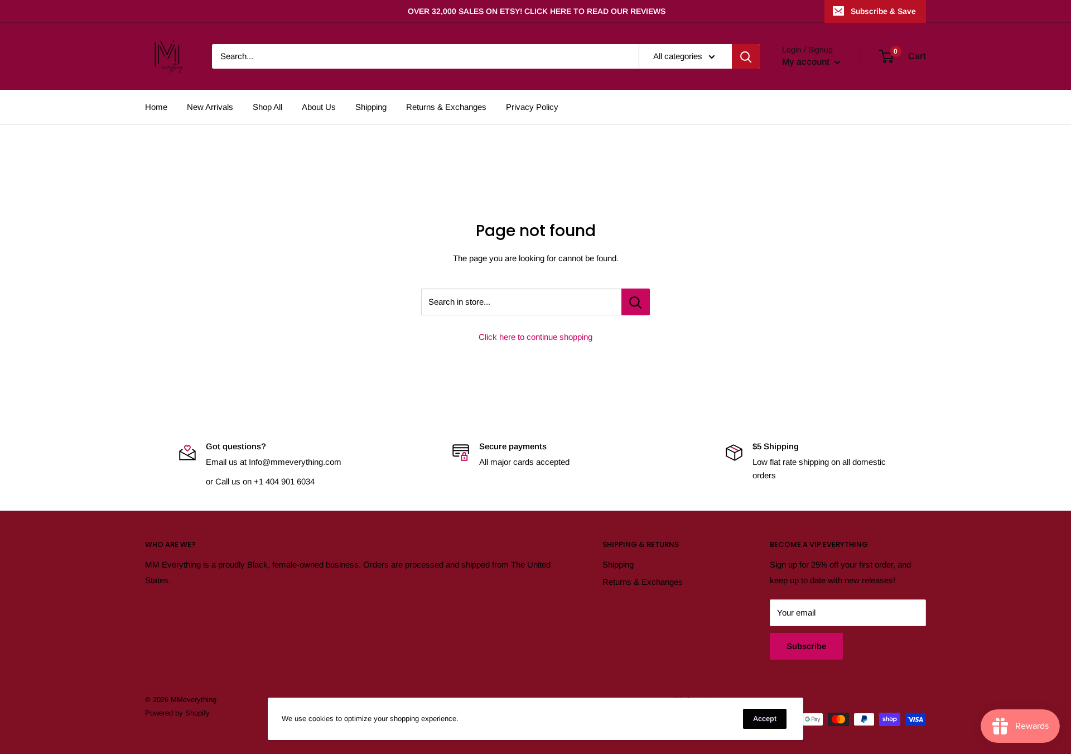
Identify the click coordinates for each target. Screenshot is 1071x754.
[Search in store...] (635, 302)
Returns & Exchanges (446, 107)
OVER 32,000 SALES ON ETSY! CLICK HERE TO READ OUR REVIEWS (536, 11)
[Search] (746, 56)
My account (807, 61)
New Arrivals (210, 107)
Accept (764, 718)
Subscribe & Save (883, 11)
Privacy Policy (532, 107)
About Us (319, 107)
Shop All (267, 107)
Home (156, 107)
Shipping (371, 107)
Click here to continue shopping (535, 337)
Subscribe (806, 646)
